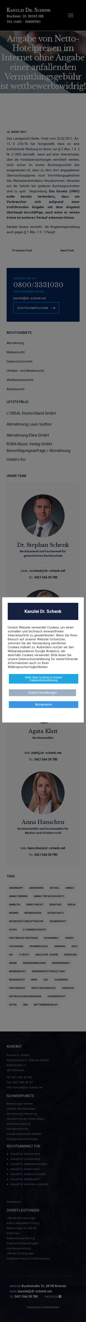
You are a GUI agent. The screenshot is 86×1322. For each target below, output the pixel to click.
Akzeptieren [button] (43, 704)
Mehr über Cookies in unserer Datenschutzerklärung (43, 679)
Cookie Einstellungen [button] (42, 692)
